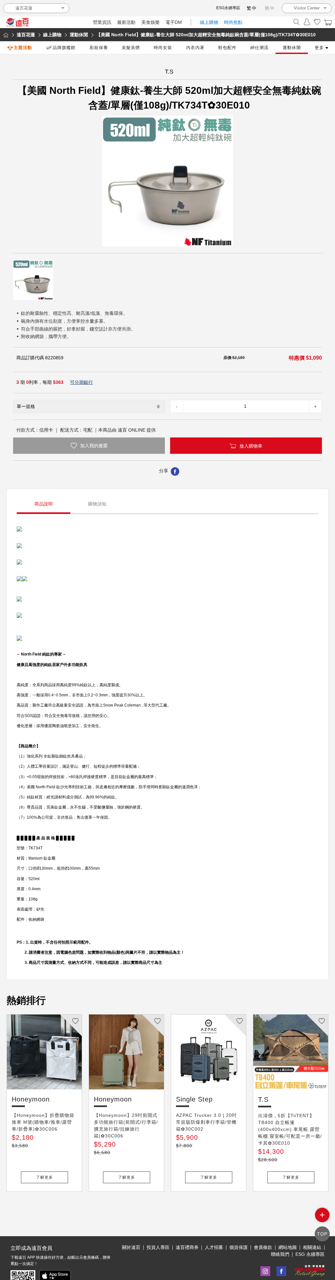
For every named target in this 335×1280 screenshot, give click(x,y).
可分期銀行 (81, 382)
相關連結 (312, 1247)
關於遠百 (131, 1247)
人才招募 (214, 1247)
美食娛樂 (150, 22)
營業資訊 (102, 22)
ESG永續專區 (228, 8)
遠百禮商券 (187, 1247)
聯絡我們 (280, 1254)
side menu (322, 1215)
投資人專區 (158, 1247)
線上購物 (209, 22)
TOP (322, 1234)
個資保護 (238, 1247)
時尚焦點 (233, 22)
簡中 (270, 8)
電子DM (174, 22)
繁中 (252, 8)
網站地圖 (287, 1247)
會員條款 (263, 1247)
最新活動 (126, 22)
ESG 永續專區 (310, 1254)
